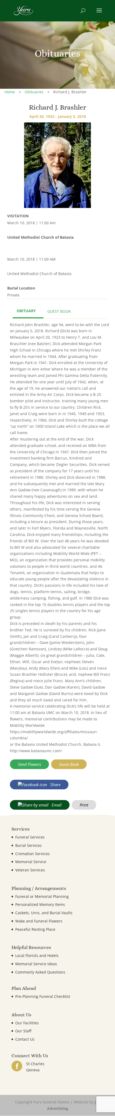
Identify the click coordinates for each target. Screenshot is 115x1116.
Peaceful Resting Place (35, 929)
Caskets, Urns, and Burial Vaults (43, 912)
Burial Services (28, 845)
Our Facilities (27, 1022)
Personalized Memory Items (40, 904)
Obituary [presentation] (26, 310)
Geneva (33, 1069)
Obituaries (34, 91)
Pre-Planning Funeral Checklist (42, 996)
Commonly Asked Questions (40, 972)
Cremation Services (32, 853)
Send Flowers (29, 764)
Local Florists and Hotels (37, 955)
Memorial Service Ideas (36, 963)
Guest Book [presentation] (59, 311)
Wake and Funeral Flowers (38, 921)
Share (54, 784)
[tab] (28, 311)
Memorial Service (30, 861)
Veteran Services (30, 869)
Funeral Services (30, 837)
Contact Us (24, 1039)
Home (10, 91)
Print (84, 805)
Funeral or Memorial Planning (42, 896)
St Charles (35, 1063)
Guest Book (69, 764)
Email (56, 805)
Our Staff (23, 1030)
